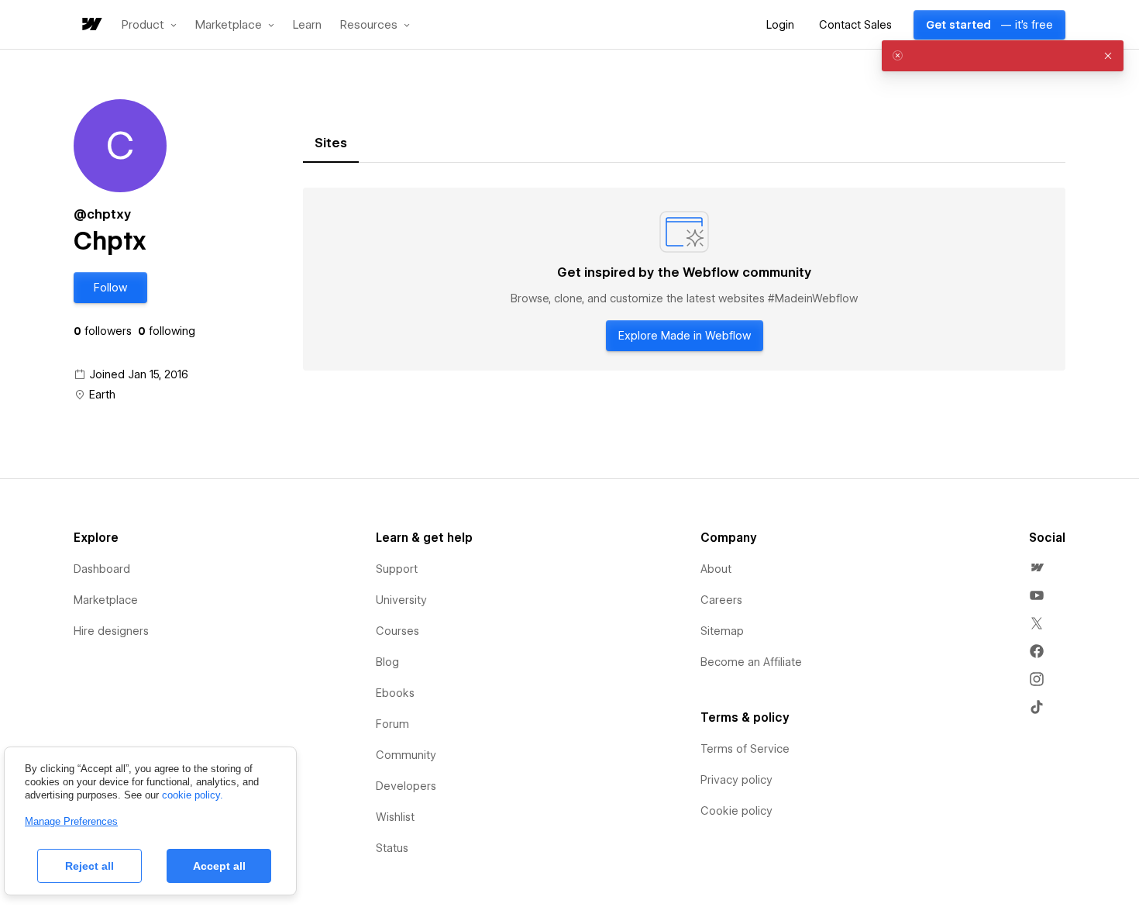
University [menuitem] (401, 600)
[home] (90, 25)
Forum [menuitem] (392, 724)
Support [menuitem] (397, 569)
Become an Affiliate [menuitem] (751, 662)
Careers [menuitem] (721, 600)
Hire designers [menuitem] (111, 631)
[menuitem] (1036, 567)
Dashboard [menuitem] (102, 569)
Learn (307, 25)
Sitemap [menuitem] (722, 631)
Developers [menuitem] (406, 786)
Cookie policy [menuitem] (736, 811)
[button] (149, 25)
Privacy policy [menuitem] (736, 780)
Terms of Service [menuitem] (745, 749)
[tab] (331, 143)
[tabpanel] (684, 279)
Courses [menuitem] (397, 631)
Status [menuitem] (392, 848)
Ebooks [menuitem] (395, 693)
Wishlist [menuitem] (395, 817)
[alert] (1003, 55)
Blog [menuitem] (387, 662)
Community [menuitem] (406, 755)
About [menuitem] (715, 569)
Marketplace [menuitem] (106, 600)
